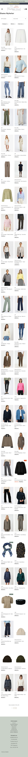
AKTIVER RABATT (14, 396)
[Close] (25, 359)
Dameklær (7, 383)
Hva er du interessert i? (8, 377)
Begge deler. (8, 385)
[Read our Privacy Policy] (24, 391)
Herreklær (7, 380)
